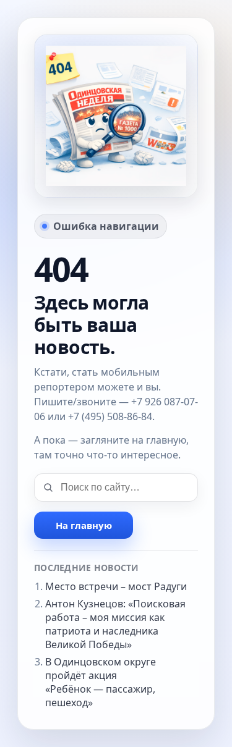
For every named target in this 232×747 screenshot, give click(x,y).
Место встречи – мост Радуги (116, 586)
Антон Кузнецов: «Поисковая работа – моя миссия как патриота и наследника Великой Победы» (115, 624)
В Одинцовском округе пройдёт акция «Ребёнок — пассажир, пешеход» (100, 682)
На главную (84, 525)
